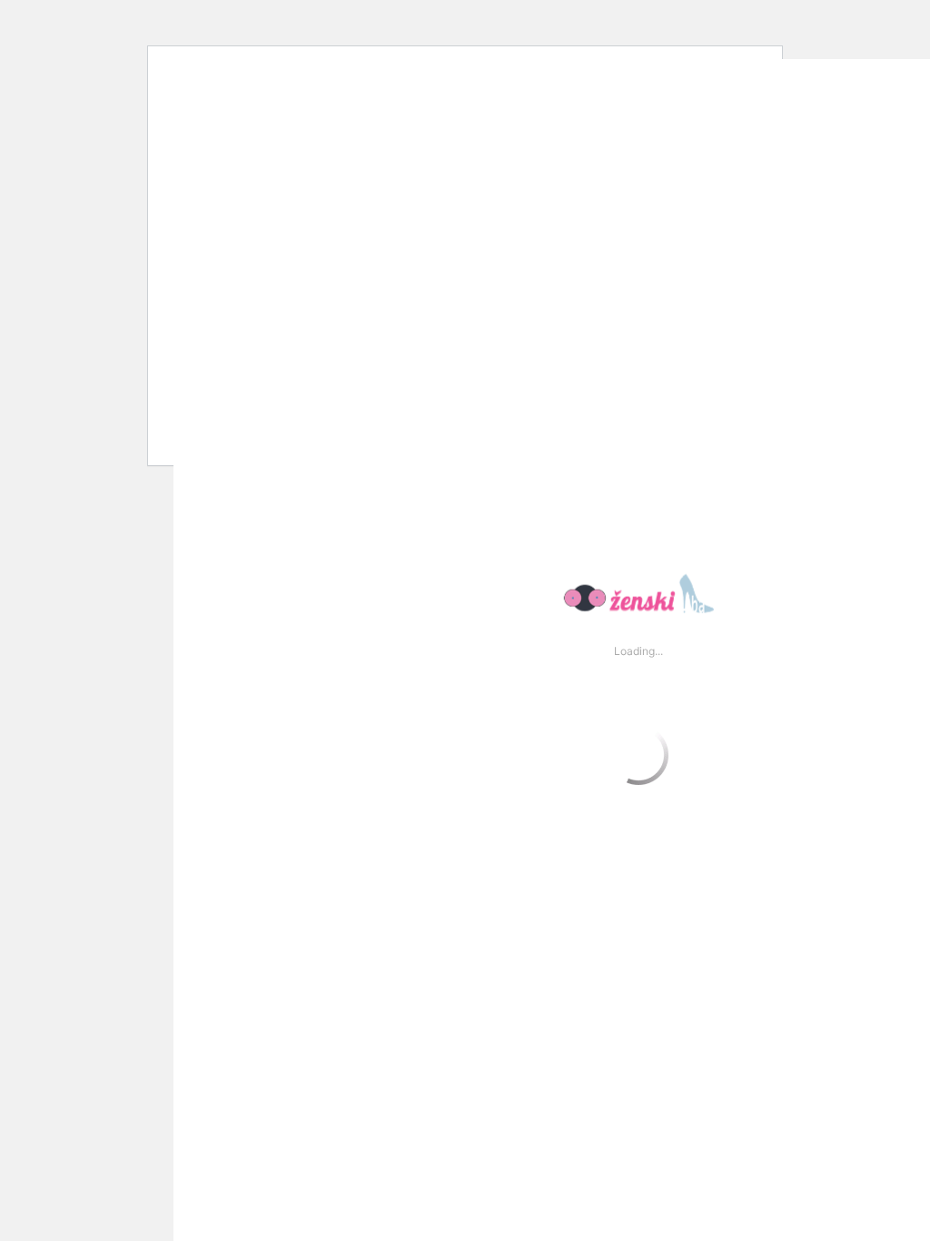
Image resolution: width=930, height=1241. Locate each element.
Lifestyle (106, 23)
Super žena (509, 23)
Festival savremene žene (348, 23)
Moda (207, 23)
